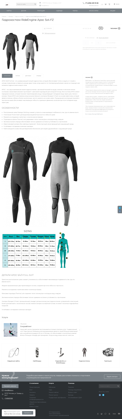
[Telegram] (120, 208)
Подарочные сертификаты (57, 397)
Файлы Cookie (33, 406)
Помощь (71, 383)
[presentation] (80, 330)
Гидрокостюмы (84, 361)
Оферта (31, 395)
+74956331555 (8, 398)
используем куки (13, 412)
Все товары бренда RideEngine (94, 114)
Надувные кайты (13, 361)
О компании (34, 383)
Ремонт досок (53, 395)
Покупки (71, 387)
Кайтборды (37, 361)
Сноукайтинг (26, 326)
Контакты (32, 392)
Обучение (23, 324)
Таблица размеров (49, 33)
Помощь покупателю (75, 390)
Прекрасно (27, 413)
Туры (50, 390)
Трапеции (108, 361)
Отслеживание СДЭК (75, 397)
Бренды (70, 395)
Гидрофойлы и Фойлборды (60, 362)
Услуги (51, 383)
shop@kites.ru (45, 5)
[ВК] (120, 211)
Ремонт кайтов (53, 392)
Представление (34, 387)
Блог (31, 390)
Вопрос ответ (72, 392)
